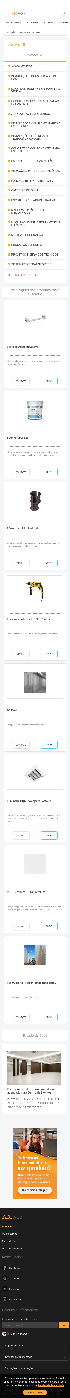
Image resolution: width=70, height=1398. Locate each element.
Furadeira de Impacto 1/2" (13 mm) (28, 619)
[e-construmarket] (15, 1333)
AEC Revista (32, 22)
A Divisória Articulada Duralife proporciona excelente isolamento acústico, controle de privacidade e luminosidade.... (33, 1103)
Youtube (14, 1278)
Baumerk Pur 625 (17, 437)
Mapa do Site (9, 1241)
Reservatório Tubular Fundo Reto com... (31, 983)
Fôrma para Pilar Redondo (23, 528)
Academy (48, 22)
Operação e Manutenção (19, 1368)
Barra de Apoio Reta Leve (22, 347)
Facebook (14, 1268)
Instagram (15, 1299)
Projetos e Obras (14, 1345)
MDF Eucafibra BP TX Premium (26, 892)
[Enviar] (64, 1325)
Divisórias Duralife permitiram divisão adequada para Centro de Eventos (31, 1091)
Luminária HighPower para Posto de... (30, 801)
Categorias (15, 44)
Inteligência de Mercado (18, 1356)
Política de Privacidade (51, 1385)
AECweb (10, 32)
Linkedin (14, 1289)
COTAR (49, 381)
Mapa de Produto (12, 1248)
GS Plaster (13, 710)
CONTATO (21, 381)
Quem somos (9, 1233)
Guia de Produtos (13, 22)
